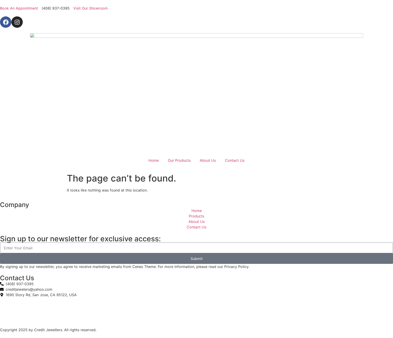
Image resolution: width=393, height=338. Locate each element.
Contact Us (234, 160)
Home (154, 160)
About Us (208, 160)
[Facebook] (5, 22)
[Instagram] (17, 22)
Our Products (179, 160)
